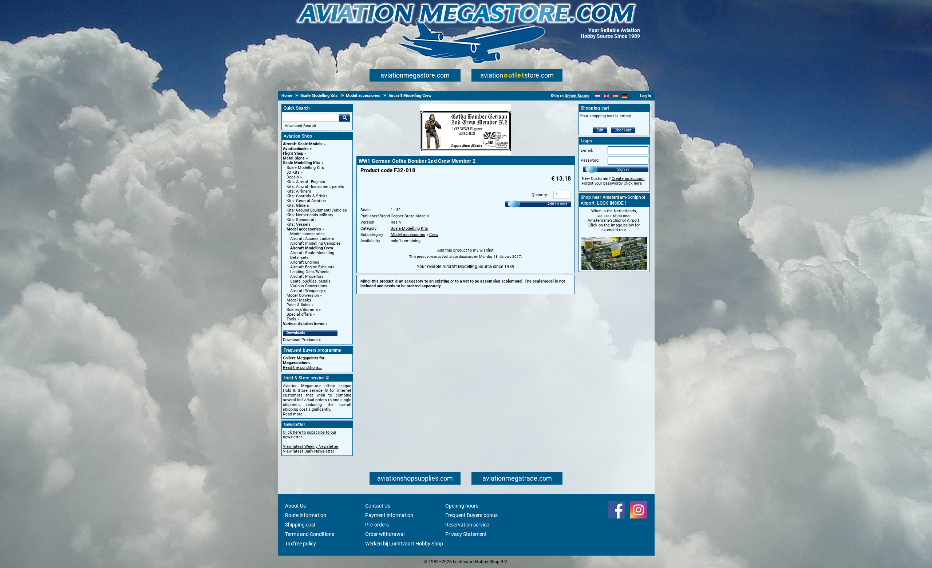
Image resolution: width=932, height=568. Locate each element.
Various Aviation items (303, 324)
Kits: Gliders (298, 205)
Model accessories (304, 229)
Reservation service (467, 525)
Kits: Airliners (299, 191)
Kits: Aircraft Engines (306, 182)
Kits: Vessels (299, 224)
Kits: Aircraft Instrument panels (315, 186)
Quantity (539, 195)
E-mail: (587, 150)
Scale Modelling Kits (301, 163)
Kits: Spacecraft (301, 219)
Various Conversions (308, 286)
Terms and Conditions (309, 534)
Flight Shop (293, 153)
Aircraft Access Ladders (312, 238)
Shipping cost (300, 525)
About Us (295, 506)
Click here (633, 183)
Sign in (623, 169)
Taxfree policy (300, 544)
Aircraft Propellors (307, 276)
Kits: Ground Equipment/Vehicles (317, 210)
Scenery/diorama (302, 309)
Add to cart (557, 204)
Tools (291, 319)
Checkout (623, 130)
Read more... (294, 414)
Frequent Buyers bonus (471, 515)
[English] (606, 96)
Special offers (299, 314)
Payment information (389, 515)
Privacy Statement (466, 534)
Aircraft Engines (304, 262)
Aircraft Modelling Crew (311, 248)
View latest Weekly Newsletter (311, 446)
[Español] (615, 96)
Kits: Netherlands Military (310, 215)
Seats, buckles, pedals (310, 281)
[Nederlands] (597, 96)
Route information (305, 515)
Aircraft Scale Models (303, 144)
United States (577, 96)
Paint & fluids (299, 305)
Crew (433, 234)
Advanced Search (300, 125)
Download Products (300, 340)
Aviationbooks (296, 148)
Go (344, 118)
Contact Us (377, 506)
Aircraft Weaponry (306, 290)
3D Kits (293, 172)
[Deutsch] (624, 96)
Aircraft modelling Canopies (315, 243)
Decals (293, 177)
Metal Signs (294, 158)
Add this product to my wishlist (465, 250)
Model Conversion (303, 295)
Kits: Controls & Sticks (307, 196)
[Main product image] (465, 153)
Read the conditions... (302, 367)
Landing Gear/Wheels (309, 271)
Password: (590, 160)
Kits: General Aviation (306, 200)
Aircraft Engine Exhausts (312, 267)
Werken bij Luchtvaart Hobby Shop (404, 544)
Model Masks (299, 300)
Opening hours (461, 506)
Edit (600, 130)
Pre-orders (377, 525)
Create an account (628, 178)
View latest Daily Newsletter (308, 451)
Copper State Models (410, 216)
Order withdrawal (384, 534)
